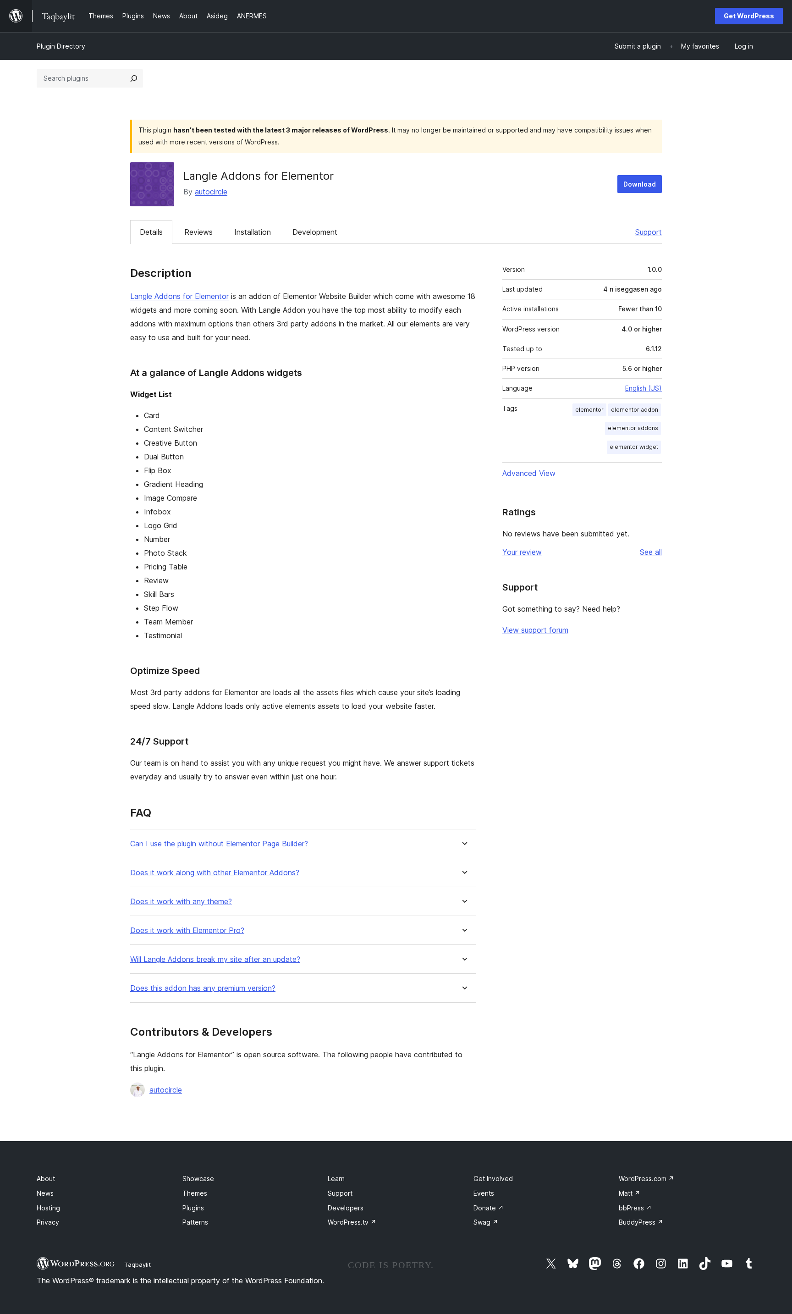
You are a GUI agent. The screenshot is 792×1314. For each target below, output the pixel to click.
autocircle (211, 191)
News (45, 1193)
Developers (345, 1208)
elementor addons (633, 428)
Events (483, 1193)
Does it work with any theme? (181, 901)
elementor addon (634, 409)
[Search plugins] (134, 78)
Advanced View (529, 473)
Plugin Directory (61, 46)
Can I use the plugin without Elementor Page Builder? (219, 843)
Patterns (195, 1222)
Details (151, 232)
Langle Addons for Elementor (179, 296)
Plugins (193, 1208)
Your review (522, 552)
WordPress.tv (352, 1222)
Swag (485, 1222)
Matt (629, 1193)
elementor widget (634, 446)
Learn (336, 1178)
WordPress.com (646, 1178)
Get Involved (493, 1178)
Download (639, 184)
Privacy (48, 1222)
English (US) (643, 388)
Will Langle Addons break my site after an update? (215, 959)
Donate (488, 1208)
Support (648, 232)
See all (651, 552)
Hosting (48, 1208)
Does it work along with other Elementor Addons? (214, 872)
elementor (589, 409)
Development (314, 232)
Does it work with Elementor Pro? (187, 930)
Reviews (198, 232)
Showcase (198, 1178)
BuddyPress (641, 1222)
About (46, 1178)
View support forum (535, 630)
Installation (252, 232)
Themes (194, 1193)
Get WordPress (749, 16)
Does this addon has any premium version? (202, 988)
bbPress (635, 1208)
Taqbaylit (137, 1264)
